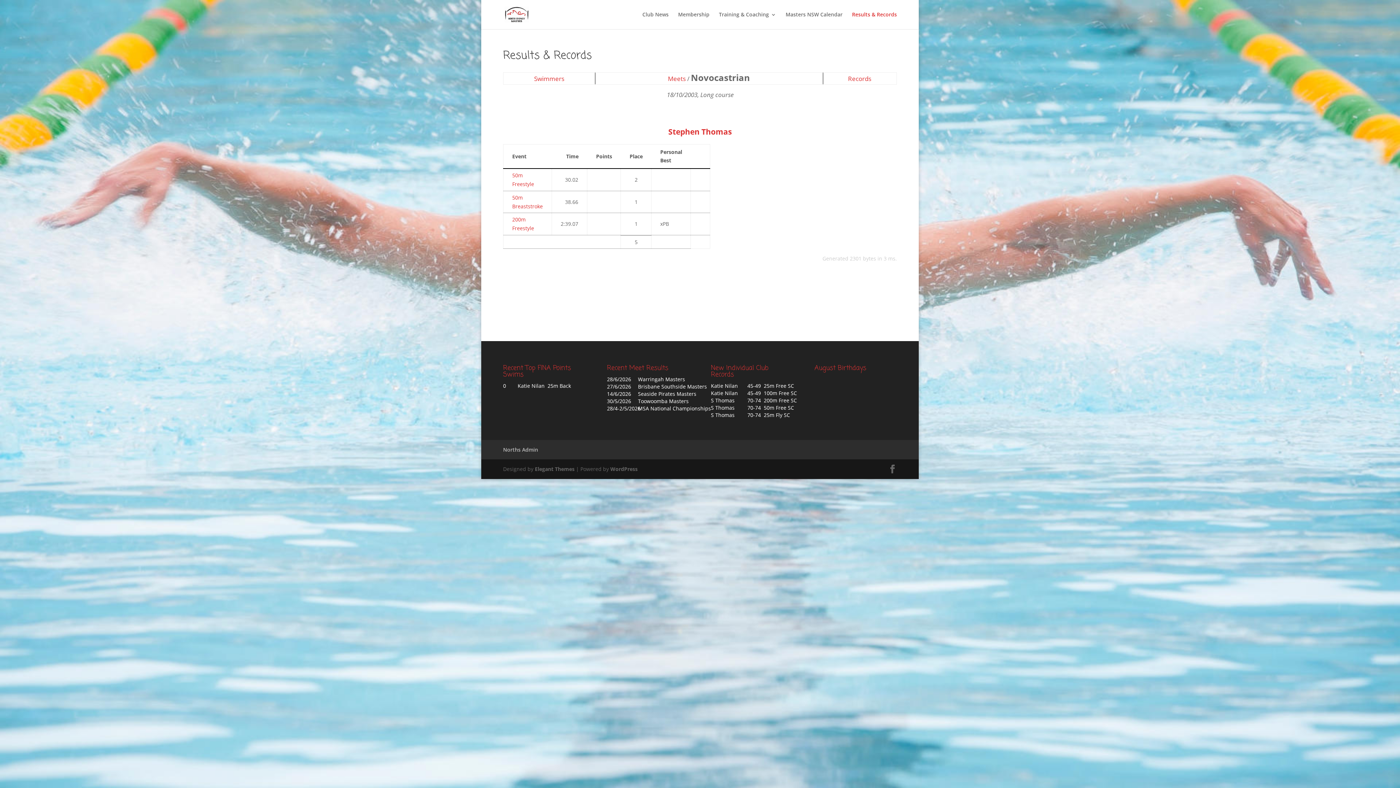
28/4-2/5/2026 (624, 408)
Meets (677, 78)
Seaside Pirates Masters (667, 393)
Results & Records (874, 15)
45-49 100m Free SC (772, 393)
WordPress (624, 469)
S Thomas (723, 400)
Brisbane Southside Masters (672, 386)
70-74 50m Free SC (770, 407)
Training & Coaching (744, 15)
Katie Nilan (724, 385)
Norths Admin (520, 449)
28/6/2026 (619, 379)
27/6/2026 (619, 386)
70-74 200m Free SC (772, 400)
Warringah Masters (661, 379)
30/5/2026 (619, 401)
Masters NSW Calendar (814, 15)
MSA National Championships (674, 408)
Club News (655, 15)
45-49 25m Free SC (770, 385)
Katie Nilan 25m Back (544, 385)
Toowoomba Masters (663, 401)
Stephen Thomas (700, 132)
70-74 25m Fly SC (768, 415)
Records (859, 78)
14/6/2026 (619, 393)
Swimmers (549, 78)
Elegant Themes (555, 469)
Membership (693, 15)
